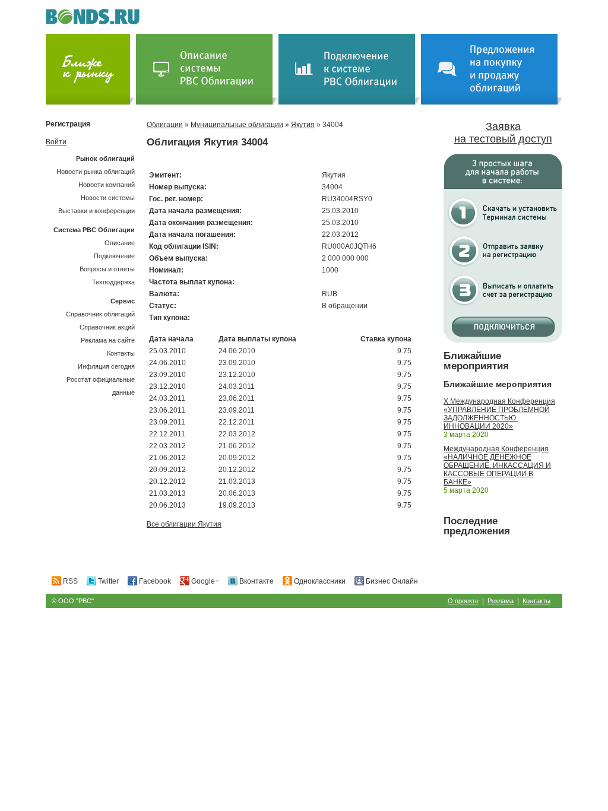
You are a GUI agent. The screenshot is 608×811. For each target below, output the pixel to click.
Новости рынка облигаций (95, 171)
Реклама (500, 600)
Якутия (303, 125)
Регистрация (68, 124)
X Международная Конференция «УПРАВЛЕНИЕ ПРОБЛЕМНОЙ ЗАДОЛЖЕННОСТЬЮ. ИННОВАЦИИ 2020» (499, 413)
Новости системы (108, 197)
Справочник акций (107, 327)
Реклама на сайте (108, 340)
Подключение (114, 255)
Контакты (121, 353)
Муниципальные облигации (237, 125)
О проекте (463, 600)
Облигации (165, 125)
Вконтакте (256, 581)
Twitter (107, 581)
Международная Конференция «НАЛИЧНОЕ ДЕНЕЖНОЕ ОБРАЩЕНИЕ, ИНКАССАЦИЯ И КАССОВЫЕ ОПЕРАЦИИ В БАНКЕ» (497, 465)
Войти (56, 142)
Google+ (204, 581)
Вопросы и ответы (107, 269)
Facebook (154, 581)
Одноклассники (319, 581)
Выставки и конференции (96, 210)
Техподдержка (113, 282)
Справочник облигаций (100, 314)
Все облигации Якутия (184, 524)
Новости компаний (106, 184)
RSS (69, 581)
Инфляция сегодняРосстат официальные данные (100, 379)
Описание (119, 242)
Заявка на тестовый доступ (503, 133)
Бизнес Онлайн (391, 581)
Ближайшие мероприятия (476, 361)
